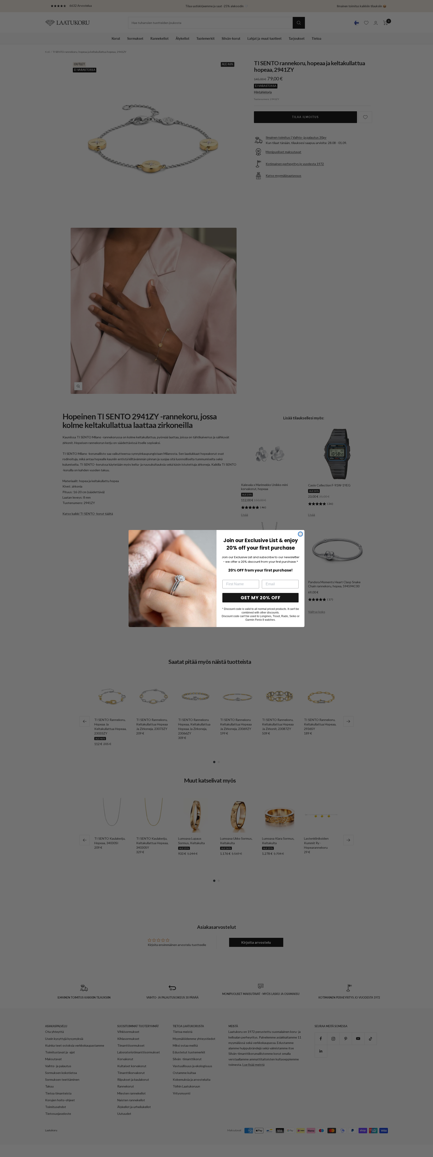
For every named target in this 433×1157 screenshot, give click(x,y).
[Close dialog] (300, 534)
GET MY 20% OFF (261, 598)
